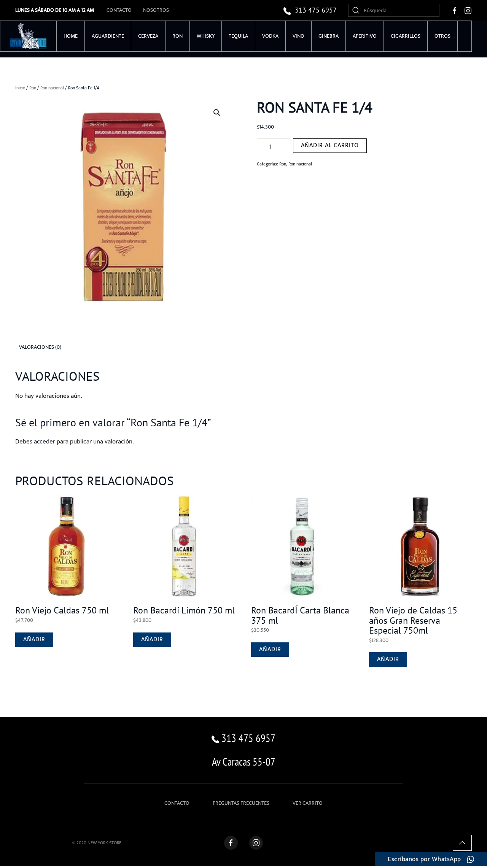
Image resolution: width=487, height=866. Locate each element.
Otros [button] (442, 36)
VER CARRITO (308, 803)
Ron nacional (52, 88)
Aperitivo (365, 36)
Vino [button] (298, 36)
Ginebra (328, 36)
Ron (177, 36)
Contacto (119, 10)
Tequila (238, 36)
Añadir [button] (34, 639)
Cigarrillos (405, 36)
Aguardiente (108, 36)
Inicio (20, 88)
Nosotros (156, 10)
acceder (44, 441)
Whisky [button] (206, 36)
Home (71, 36)
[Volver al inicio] (28, 36)
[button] (217, 112)
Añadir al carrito (330, 145)
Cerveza (148, 36)
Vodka (270, 36)
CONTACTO (176, 803)
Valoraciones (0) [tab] (40, 347)
